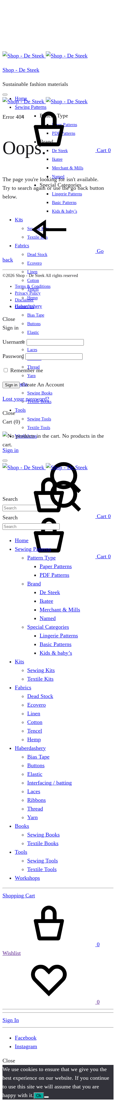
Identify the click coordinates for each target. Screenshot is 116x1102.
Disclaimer (24, 300)
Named (48, 618)
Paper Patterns (56, 566)
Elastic (33, 332)
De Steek (50, 592)
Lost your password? (25, 399)
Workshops (27, 878)
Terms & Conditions (32, 286)
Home (21, 540)
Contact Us (24, 306)
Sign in (10, 450)
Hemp (34, 739)
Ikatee (57, 159)
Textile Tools (38, 427)
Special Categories (48, 627)
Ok (38, 1095)
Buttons (34, 323)
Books (22, 826)
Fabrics (23, 687)
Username (13, 342)
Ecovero (34, 263)
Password (13, 356)
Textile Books (42, 843)
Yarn (31, 375)
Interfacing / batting (49, 783)
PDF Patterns (54, 575)
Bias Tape (35, 315)
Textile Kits (40, 679)
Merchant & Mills (67, 168)
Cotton (33, 280)
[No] (46, 1097)
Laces (32, 349)
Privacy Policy (28, 293)
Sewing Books (39, 393)
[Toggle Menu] (4, 95)
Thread (35, 809)
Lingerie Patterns (67, 194)
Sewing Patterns (33, 549)
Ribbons (36, 800)
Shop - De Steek (20, 70)
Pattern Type (41, 558)
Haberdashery (30, 748)
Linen (32, 272)
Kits (19, 661)
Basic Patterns (64, 202)
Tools (20, 410)
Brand (34, 584)
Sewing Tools (39, 419)
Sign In (10, 1020)
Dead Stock (40, 696)
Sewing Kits (41, 670)
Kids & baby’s (56, 653)
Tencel (34, 731)
